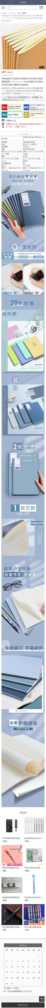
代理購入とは (11, 120)
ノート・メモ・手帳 (17, 13)
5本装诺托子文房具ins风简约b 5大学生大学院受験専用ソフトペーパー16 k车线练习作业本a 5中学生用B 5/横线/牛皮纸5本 (22, 18)
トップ (4, 13)
